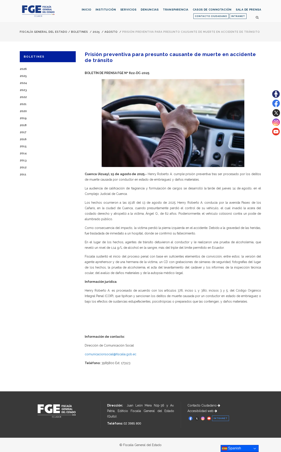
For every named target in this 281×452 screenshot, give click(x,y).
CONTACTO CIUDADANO (211, 16)
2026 (23, 69)
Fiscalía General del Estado (43, 31)
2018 (23, 125)
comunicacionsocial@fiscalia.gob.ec (110, 354)
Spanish (234, 448)
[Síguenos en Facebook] (276, 106)
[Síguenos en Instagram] (276, 125)
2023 (23, 90)
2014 (23, 153)
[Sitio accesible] (276, 96)
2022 (23, 97)
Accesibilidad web (200, 411)
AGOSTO (111, 31)
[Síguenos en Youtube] (276, 134)
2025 (96, 31)
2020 (23, 111)
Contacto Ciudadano (202, 405)
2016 (23, 139)
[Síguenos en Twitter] (276, 115)
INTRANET (238, 16)
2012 (23, 167)
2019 (23, 118)
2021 (23, 104)
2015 (23, 146)
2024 (23, 83)
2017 (23, 132)
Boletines (79, 31)
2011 (23, 174)
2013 (23, 160)
